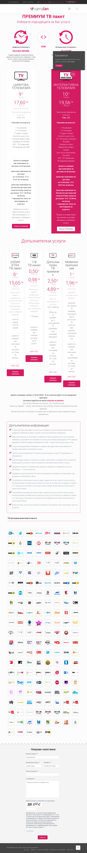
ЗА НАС (26, 850)
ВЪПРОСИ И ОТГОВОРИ (57, 850)
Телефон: (47, 762)
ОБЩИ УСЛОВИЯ (43, 850)
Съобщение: (30, 779)
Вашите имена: (32, 754)
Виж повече (71, 61)
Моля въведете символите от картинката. (40, 801)
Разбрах (59, 65)
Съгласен (30, 831)
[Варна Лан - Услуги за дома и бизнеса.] (39, 9)
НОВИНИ (33, 850)
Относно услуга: (32, 771)
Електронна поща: (33, 762)
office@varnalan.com (57, 2)
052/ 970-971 (43, 2)
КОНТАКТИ (70, 850)
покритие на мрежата (55, 401)
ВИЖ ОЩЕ (15, 366)
